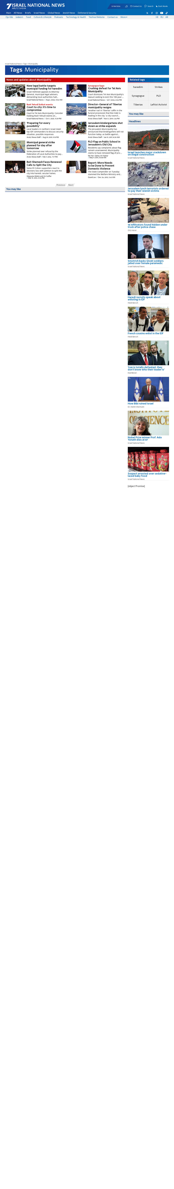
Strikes (159, 87)
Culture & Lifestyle (42, 17)
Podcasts (58, 17)
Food (28, 17)
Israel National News (13, 64)
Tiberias (138, 104)
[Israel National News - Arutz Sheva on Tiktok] (166, 13)
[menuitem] (8, 13)
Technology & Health (76, 17)
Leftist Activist (158, 104)
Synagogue (138, 96)
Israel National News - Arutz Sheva (28, 8)
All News (18, 13)
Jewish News (69, 13)
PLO (158, 96)
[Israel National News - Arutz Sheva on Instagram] (156, 13)
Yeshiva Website (97, 17)
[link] (148, 154)
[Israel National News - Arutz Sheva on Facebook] (152, 13)
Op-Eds (9, 17)
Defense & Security (87, 13)
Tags (25, 64)
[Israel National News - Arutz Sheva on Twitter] (147, 13)
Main (8, 13)
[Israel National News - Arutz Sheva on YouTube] (161, 13)
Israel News (39, 13)
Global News (54, 13)
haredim (138, 87)
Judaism (19, 17)
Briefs (28, 13)
